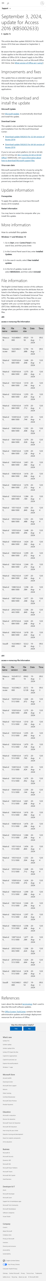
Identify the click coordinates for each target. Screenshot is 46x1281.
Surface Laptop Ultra (9, 1048)
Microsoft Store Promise (10, 1101)
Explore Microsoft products (10, 1063)
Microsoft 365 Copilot (9, 1175)
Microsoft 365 (7, 1164)
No (29, 1028)
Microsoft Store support (9, 1085)
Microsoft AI (6, 1153)
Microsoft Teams (7, 1171)
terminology (27, 1004)
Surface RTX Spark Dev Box (10, 1052)
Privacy (23, 1273)
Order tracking (7, 1093)
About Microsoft (7, 1231)
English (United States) (12, 1260)
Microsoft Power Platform (10, 1168)
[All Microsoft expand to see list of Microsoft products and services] (3, 3)
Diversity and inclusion (9, 1246)
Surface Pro (6, 1041)
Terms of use (30, 1273)
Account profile (7, 1078)
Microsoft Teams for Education (11, 1123)
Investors (5, 1242)
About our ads (23, 1277)
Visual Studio (6, 1216)
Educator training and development (13, 1134)
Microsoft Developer (9, 1194)
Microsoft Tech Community (10, 1205)
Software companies (8, 1213)
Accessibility (6, 1250)
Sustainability (7, 1254)
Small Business (7, 1179)
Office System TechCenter (15, 1011)
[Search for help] (8, 3)
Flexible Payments (8, 1104)
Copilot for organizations (10, 1056)
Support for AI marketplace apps (12, 1201)
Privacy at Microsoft (8, 1239)
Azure (4, 1190)
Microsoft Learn (7, 1197)
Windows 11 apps (8, 1067)
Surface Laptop (7, 1044)
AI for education (7, 1142)
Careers (5, 1227)
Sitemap (5, 1273)
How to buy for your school (10, 1130)
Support (5, 8)
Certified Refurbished (9, 1097)
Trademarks (38, 1273)
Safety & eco (6, 1277)
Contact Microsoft (14, 1273)
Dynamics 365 (7, 1160)
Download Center (8, 1082)
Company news (7, 1235)
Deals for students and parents (12, 1138)
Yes (16, 1028)
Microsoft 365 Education (10, 1127)
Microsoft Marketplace (9, 1209)
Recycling (14, 1277)
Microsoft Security (8, 1156)
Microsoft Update (12, 113)
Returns (5, 1089)
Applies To (7, 34)
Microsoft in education (9, 1115)
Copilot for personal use (10, 1059)
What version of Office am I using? (29, 63)
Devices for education (9, 1119)
